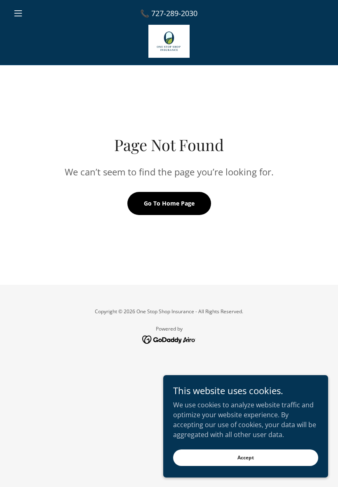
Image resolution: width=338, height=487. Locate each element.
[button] (34, 13)
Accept (245, 457)
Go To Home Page (169, 203)
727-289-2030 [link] (174, 13)
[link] (169, 41)
